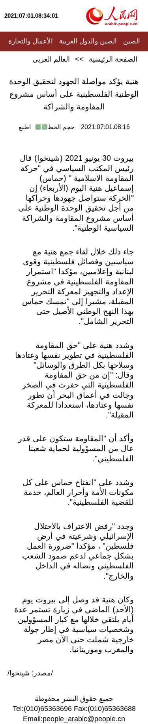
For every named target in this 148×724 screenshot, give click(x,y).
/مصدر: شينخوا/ (30, 673)
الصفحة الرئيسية (113, 59)
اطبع (25, 127)
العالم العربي (51, 59)
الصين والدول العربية (88, 41)
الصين (131, 41)
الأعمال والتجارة (30, 41)
